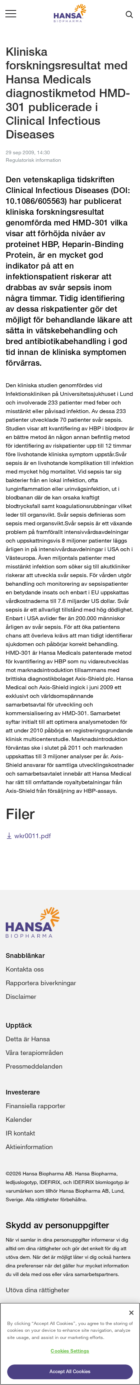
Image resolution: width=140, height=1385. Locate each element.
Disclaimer (21, 996)
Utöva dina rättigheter (37, 1290)
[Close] (131, 1313)
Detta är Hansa (28, 1039)
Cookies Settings (70, 1351)
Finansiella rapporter (35, 1106)
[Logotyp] (70, 14)
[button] (11, 14)
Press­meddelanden (34, 1066)
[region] (70, 1344)
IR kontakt (20, 1133)
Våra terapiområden (34, 1052)
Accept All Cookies (70, 1372)
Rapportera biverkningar (41, 983)
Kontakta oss (25, 969)
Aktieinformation (29, 1147)
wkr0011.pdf (32, 836)
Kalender (19, 1119)
